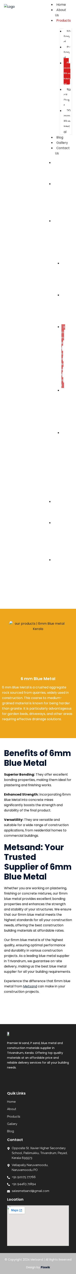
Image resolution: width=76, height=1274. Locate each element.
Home (55, 170)
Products (63, 20)
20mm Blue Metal (67, 121)
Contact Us (62, 151)
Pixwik (45, 1267)
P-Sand (67, 52)
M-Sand (67, 36)
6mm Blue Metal (67, 74)
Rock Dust (67, 97)
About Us (60, 13)
